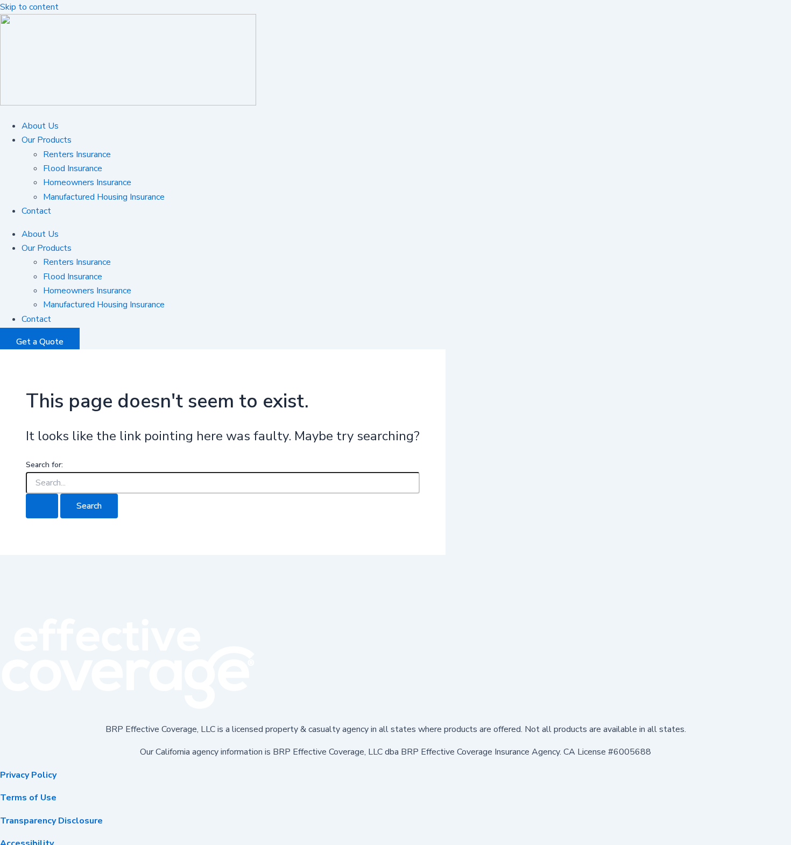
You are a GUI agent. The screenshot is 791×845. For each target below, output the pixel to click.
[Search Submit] (42, 506)
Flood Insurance (72, 168)
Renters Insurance (77, 154)
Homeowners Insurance (87, 182)
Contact (36, 211)
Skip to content (29, 7)
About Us (40, 126)
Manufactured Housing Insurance (104, 197)
